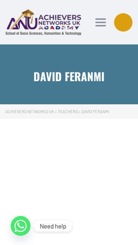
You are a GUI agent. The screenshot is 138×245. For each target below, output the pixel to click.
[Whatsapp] (21, 226)
